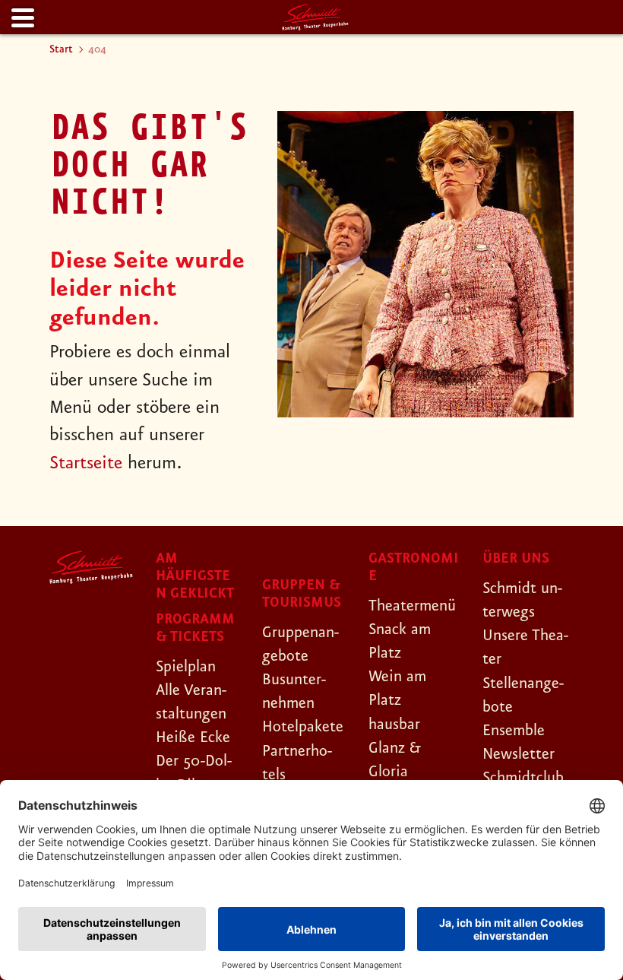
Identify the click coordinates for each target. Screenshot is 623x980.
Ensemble (513, 731)
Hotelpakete (302, 727)
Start (61, 49)
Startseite (85, 463)
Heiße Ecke (193, 737)
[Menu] (21, 19)
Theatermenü (412, 606)
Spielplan (186, 667)
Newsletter (518, 754)
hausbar (394, 724)
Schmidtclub (523, 778)
